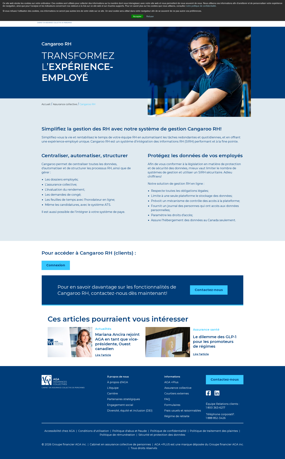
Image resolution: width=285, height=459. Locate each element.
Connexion (55, 265)
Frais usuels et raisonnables (182, 410)
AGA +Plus (171, 382)
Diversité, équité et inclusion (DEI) (129, 410)
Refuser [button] (150, 16)
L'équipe (113, 388)
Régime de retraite (176, 416)
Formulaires (172, 405)
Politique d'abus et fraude (129, 431)
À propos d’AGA (117, 382)
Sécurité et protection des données (161, 434)
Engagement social (120, 405)
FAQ (167, 399)
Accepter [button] (137, 16)
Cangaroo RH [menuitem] (87, 104)
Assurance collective (177, 388)
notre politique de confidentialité (201, 5)
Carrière (112, 393)
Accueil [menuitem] (46, 104)
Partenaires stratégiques (123, 399)
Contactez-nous (209, 290)
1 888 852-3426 (216, 418)
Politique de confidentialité (168, 431)
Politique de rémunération (117, 434)
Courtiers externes (176, 393)
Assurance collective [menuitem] (65, 104)
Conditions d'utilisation (93, 431)
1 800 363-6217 (215, 407)
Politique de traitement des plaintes (214, 431)
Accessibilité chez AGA (59, 431)
